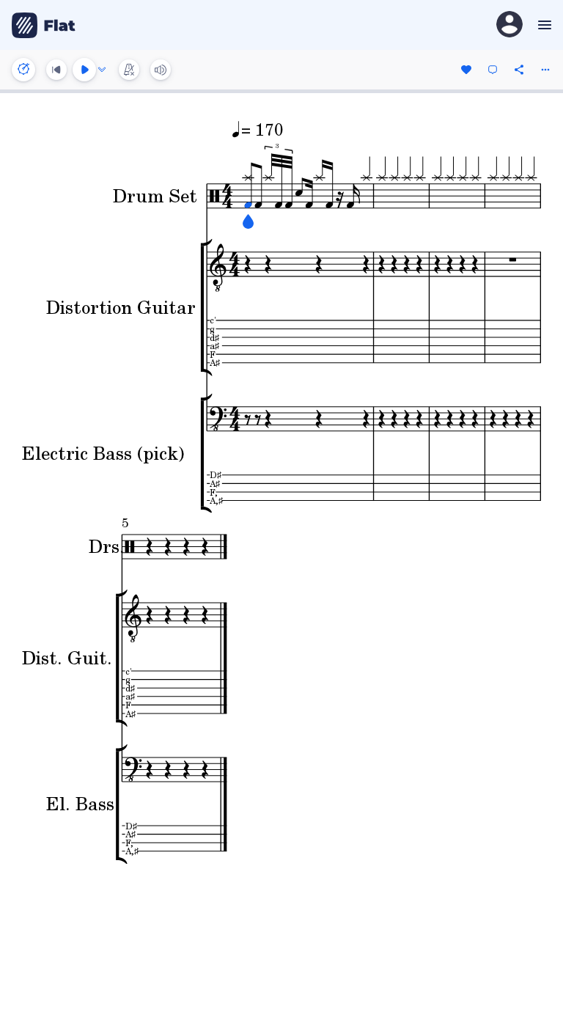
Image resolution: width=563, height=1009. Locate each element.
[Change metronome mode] (129, 69)
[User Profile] (509, 25)
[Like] (466, 69)
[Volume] (160, 69)
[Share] (519, 70)
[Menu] (542, 25)
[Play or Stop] (84, 69)
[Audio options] (102, 69)
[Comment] (492, 69)
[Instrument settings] (23, 69)
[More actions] (545, 70)
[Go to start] (56, 69)
